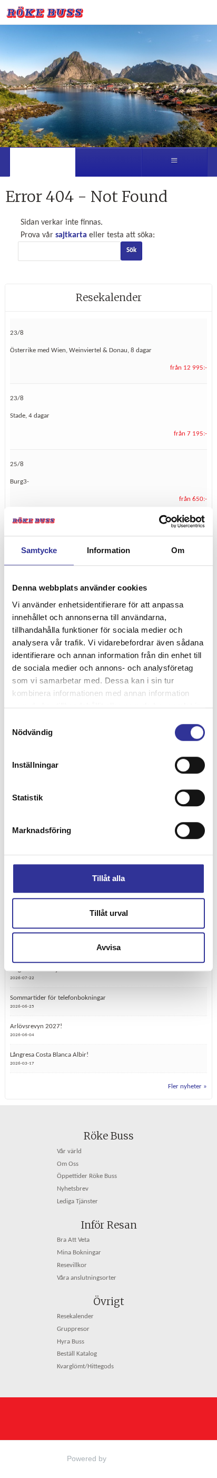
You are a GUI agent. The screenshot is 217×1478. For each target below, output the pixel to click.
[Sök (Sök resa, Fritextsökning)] (108, 162)
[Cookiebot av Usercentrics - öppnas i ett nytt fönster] (159, 521)
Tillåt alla (108, 878)
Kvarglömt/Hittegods (85, 1367)
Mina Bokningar (79, 1253)
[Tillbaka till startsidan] (45, 12)
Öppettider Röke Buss (87, 1176)
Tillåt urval (109, 913)
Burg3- (19, 482)
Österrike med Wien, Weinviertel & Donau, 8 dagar (81, 350)
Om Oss (67, 1164)
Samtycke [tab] (39, 550)
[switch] (190, 765)
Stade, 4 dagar (30, 416)
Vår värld (69, 1151)
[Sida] (42, 162)
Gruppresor (73, 1329)
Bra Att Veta (73, 1240)
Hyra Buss (70, 1342)
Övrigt (108, 1301)
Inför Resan (109, 1225)
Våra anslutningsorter (86, 1278)
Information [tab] (108, 550)
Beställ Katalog (77, 1354)
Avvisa (108, 947)
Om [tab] (177, 550)
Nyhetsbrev (72, 1189)
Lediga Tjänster (77, 1202)
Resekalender (109, 297)
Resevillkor (72, 1265)
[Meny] (175, 162)
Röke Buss (109, 1135)
